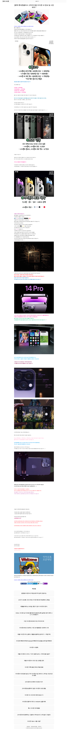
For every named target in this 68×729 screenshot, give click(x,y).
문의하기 (39, 726)
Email (46, 583)
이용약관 (28, 726)
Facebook (24, 583)
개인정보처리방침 (34, 726)
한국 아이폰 (6, 1)
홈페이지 (37, 1)
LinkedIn (35, 583)
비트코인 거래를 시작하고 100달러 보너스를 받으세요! (23, 26)
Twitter (30, 583)
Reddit (41, 583)
